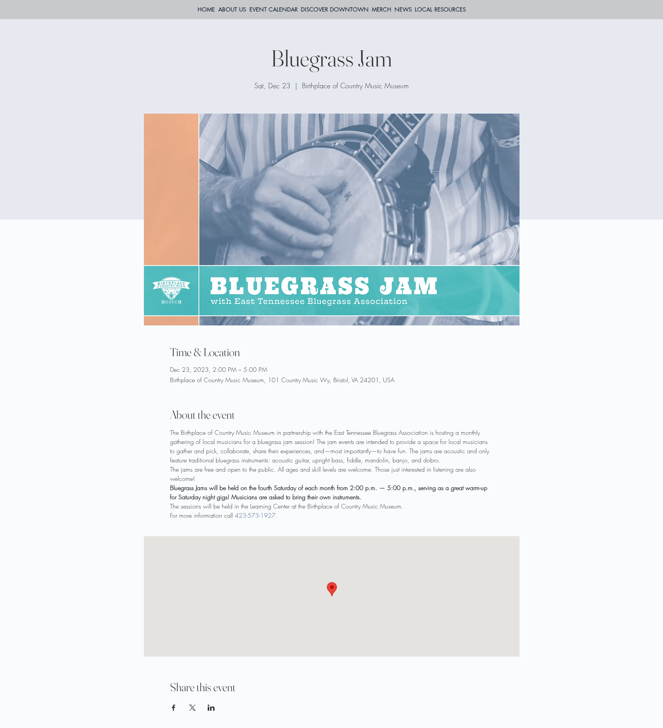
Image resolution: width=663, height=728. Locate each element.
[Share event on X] (192, 708)
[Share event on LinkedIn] (211, 708)
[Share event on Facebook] (173, 708)
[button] (440, 9)
